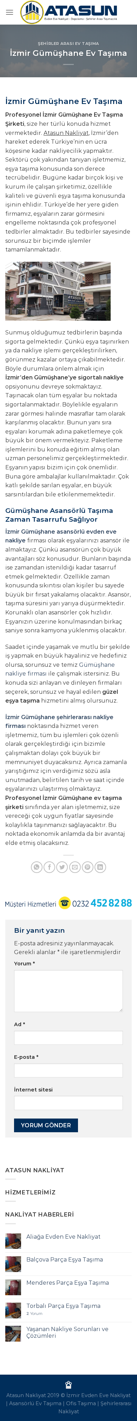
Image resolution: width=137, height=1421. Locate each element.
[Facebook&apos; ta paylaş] (49, 867)
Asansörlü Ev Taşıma (35, 1403)
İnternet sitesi (33, 1090)
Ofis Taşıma (81, 1403)
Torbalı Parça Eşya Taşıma (63, 1306)
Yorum (24, 963)
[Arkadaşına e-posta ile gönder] (75, 867)
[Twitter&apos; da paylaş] (62, 867)
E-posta (26, 1057)
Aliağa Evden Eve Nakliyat (63, 1236)
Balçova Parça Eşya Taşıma (64, 1259)
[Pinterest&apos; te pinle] (87, 867)
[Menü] (9, 12)
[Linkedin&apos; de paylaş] (100, 867)
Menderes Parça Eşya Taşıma (67, 1282)
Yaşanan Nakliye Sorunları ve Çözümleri (67, 1332)
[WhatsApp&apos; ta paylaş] (37, 867)
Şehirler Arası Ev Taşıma (68, 43)
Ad (19, 1024)
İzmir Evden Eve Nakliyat (98, 1395)
